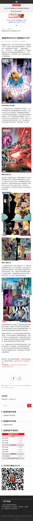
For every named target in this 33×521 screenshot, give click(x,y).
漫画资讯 (24, 41)
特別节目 (16, 458)
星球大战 (11, 385)
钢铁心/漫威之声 (10, 387)
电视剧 (12, 458)
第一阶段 (20, 438)
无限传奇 (13, 436)
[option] (16, 8)
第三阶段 (20, 442)
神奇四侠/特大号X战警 (20, 385)
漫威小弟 (16, 41)
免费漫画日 (6, 385)
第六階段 (20, 451)
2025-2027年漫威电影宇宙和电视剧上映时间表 (16, 8)
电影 (9, 458)
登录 (15, 399)
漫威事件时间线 (8, 424)
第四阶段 (20, 447)
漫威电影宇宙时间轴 (9, 415)
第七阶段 (20, 456)
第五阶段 (20, 449)
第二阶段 (20, 440)
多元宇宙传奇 (13, 445)
